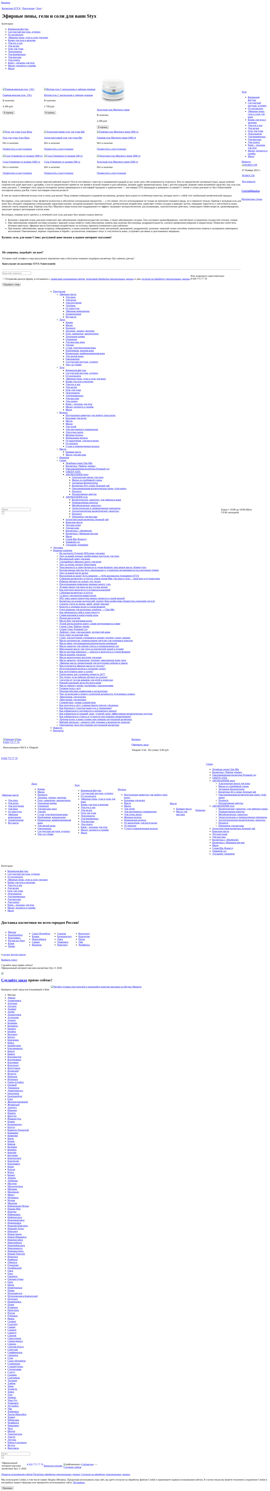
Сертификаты (251, 190)
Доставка (58, 547)
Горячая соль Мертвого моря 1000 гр (116, 137)
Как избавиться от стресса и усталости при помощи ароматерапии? (95, 716)
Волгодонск (14, 1068)
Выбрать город (9, 959)
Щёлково (12, 1189)
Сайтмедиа (87, 1464)
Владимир (13, 1062)
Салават (12, 1321)
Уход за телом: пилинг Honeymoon (77, 564)
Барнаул (12, 1028)
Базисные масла (74, 522)
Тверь (11, 1386)
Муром (11, 1200)
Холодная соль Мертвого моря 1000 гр (117, 161)
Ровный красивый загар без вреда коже (80, 682)
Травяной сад (73, 542)
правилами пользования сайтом (68, 279)
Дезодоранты (15, 51)
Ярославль (13, 1448)
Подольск (13, 1299)
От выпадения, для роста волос (82, 440)
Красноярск (14, 1163)
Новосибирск (15, 1242)
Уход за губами (74, 364)
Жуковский (14, 1104)
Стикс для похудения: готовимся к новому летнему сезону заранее (94, 637)
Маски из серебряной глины (87, 480)
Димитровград (15, 1090)
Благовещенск (15, 1048)
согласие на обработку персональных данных (165, 279)
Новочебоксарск (16, 1245)
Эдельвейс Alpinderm (77, 544)
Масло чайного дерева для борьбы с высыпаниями (86, 685)
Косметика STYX (11, 8)
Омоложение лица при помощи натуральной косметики (89, 725)
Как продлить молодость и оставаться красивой (84, 589)
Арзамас (12, 1009)
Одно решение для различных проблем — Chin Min (86, 609)
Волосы (63, 412)
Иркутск (12, 1116)
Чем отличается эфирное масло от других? (82, 665)
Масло (69, 421)
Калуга (11, 1127)
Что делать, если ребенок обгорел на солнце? (83, 677)
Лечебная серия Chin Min (79, 463)
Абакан (11, 997)
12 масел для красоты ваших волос (77, 595)
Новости (246, 161)
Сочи (10, 1358)
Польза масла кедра (69, 618)
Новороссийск (15, 1239)
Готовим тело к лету (70, 688)
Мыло (11, 68)
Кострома (13, 1155)
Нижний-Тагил (16, 1228)
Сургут (11, 1372)
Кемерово (13, 1135)
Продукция (28, 8)
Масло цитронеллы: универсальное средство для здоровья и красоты (96, 640)
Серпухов (13, 1349)
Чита (10, 1428)
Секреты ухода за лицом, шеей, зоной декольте (84, 604)
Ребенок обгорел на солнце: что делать (80, 581)
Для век (70, 345)
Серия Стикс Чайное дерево (74, 626)
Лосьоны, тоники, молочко (80, 331)
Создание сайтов (72, 1467)
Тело (38, 8)
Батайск (12, 1031)
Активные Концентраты (85, 483)
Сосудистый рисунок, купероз (24, 31)
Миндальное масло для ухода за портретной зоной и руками (91, 649)
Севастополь (14, 1338)
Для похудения (73, 302)
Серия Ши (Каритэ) (76, 539)
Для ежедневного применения (82, 429)
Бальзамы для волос (76, 418)
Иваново (12, 1110)
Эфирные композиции (78, 311)
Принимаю (7, 1488)
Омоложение (73, 359)
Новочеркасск (15, 1248)
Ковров (11, 1144)
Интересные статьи (252, 199)
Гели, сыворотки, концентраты (82, 333)
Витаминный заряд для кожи (74, 559)
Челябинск (13, 1422)
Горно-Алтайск (16, 1082)
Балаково (12, 1023)
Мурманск (13, 1197)
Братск (11, 1051)
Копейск (12, 1149)
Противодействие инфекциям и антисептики (83, 691)
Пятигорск (13, 1310)
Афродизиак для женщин (72, 699)
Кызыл (11, 1175)
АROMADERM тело (77, 497)
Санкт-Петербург (17, 1360)
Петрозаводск (15, 1293)
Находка (12, 1211)
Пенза (11, 1284)
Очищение (71, 339)
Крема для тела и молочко (22, 40)
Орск (10, 1282)
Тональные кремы (75, 336)
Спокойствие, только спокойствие (77, 702)
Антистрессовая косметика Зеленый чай (87, 519)
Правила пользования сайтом (17, 1474)
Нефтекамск (14, 1214)
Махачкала (13, 1192)
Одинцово (13, 1265)
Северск (12, 1344)
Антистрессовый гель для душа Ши (63, 137)
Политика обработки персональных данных (56, 1474)
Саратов (12, 1335)
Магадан (12, 1183)
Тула (10, 1394)
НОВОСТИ (248, 175)
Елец (10, 1099)
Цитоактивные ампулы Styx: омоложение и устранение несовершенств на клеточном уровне (109, 570)
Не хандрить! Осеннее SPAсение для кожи (82, 553)
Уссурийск (13, 1406)
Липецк (12, 1178)
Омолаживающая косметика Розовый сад (88, 468)
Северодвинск (15, 1341)
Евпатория (13, 1093)
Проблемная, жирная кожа (80, 350)
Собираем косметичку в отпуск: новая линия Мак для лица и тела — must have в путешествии (109, 578)
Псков (11, 1304)
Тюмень (12, 1397)
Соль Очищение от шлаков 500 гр (62, 161)
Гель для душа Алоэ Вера (16, 137)
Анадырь (12, 1003)
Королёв (12, 1152)
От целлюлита (15, 34)
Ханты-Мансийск (17, 1414)
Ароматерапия (73, 314)
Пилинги (70, 328)
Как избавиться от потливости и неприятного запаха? (88, 711)
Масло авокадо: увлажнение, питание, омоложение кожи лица (92, 660)
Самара (11, 1327)
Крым (11, 1166)
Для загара (13, 46)
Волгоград (13, 1065)
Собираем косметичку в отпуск (76, 592)
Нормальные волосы (77, 437)
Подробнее (79, 1482)
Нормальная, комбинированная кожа (85, 353)
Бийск (11, 1042)
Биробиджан (14, 1045)
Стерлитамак (14, 1369)
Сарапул (12, 1332)
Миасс (11, 1194)
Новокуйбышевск (17, 1237)
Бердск (11, 1037)
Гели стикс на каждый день (74, 635)
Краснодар (13, 1161)
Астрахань (13, 1017)
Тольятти (12, 1389)
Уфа (10, 1408)
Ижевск (12, 1113)
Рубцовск (13, 1315)
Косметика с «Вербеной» (79, 530)
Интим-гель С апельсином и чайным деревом (68, 95)
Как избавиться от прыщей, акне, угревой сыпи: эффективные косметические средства (105, 713)
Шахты (11, 1431)
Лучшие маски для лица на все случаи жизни (83, 587)
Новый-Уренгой (16, 1254)
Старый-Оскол (15, 1366)
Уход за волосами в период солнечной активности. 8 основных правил (97, 694)
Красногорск (14, 1158)
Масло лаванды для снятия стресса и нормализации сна (89, 646)
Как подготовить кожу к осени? (76, 671)
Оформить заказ (140, 744)
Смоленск (13, 1355)
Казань (11, 1121)
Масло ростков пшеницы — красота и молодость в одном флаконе (94, 651)
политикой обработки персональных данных (110, 279)
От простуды (72, 308)
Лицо (62, 319)
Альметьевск (14, 1000)
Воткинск (13, 1079)
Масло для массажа (76, 454)
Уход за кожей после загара (73, 573)
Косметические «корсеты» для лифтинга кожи (96, 499)
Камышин (13, 1132)
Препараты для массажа (84, 516)
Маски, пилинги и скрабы (22, 65)
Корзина (5, 2)
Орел (10, 1273)
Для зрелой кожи (75, 356)
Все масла (71, 316)
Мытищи (12, 1203)
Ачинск (12, 1020)
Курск (11, 1172)
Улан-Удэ (12, 1400)
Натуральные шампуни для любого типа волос (91, 415)
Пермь (11, 1290)
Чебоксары (13, 1420)
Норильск (13, 1256)
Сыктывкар (14, 1377)
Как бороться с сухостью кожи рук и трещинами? (85, 708)
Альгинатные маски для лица (87, 477)
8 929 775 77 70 (11, 742)
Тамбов (11, 1383)
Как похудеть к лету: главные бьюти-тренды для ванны (88, 705)
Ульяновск (13, 1403)
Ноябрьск (13, 1259)
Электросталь (15, 1434)
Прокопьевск (14, 1301)
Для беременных (17, 54)
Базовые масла (73, 452)
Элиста (11, 1436)
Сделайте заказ (14, 980)
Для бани (70, 305)
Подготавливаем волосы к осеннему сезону (82, 668)
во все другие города (14, 954)
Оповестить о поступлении (17, 149)
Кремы (69, 322)
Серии (62, 460)
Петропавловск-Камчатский (23, 1296)
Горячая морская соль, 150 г (17, 95)
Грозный (12, 1085)
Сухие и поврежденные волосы (82, 446)
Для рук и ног (15, 43)
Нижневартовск (16, 1220)
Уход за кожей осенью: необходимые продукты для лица (89, 556)
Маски (69, 325)
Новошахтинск (16, 1251)
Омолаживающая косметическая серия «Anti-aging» (99, 488)
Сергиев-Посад (16, 1346)
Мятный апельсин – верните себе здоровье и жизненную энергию (94, 722)
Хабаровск (13, 1411)
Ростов (11, 1313)
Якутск (11, 1445)
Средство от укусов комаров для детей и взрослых (86, 680)
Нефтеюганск (15, 1217)
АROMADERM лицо (77, 474)
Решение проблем (62, 550)
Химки (11, 1417)
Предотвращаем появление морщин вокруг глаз (84, 584)
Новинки (64, 457)
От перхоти (72, 443)
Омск (10, 1270)
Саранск (12, 1330)
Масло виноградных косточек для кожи (80, 657)
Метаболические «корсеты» (86, 505)
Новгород (13, 1231)
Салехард (13, 1324)
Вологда (12, 1073)
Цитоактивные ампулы (84, 494)
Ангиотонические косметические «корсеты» (95, 511)
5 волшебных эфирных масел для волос (80, 561)
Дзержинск (13, 1087)
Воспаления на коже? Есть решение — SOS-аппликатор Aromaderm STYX (99, 575)
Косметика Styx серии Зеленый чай (91, 485)
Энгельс (12, 1439)
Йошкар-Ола (14, 1118)
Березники (13, 1040)
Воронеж (12, 1076)
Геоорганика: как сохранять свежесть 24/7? (82, 674)
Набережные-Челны (18, 1206)
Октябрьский (15, 1268)
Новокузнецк (15, 1234)
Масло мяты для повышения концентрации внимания (88, 643)
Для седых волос (74, 432)
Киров (11, 1141)
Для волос (71, 300)
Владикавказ (14, 1059)
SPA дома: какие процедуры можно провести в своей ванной (92, 598)
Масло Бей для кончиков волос (75, 620)
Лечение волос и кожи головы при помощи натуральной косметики (95, 719)
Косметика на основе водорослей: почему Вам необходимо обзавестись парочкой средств (107, 601)
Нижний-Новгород (18, 1225)
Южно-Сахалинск (17, 1442)
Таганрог (12, 1380)
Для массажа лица (75, 342)
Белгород (12, 1034)
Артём (11, 1011)
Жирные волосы (74, 435)
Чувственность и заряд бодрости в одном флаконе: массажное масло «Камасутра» (103, 567)
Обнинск (12, 1262)
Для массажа (14, 57)
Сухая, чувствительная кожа (81, 347)
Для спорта (14, 60)
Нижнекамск (14, 1223)
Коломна (12, 1147)
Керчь (11, 1138)
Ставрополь (14, 1363)
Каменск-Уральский (18, 1130)
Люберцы (13, 1180)
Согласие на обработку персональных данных (105, 1474)
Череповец (13, 1425)
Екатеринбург (15, 1096)
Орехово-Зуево (15, 1279)
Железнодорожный (18, 1101)
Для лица (70, 297)
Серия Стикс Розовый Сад (73, 629)
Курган (11, 1169)
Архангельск (14, 1014)
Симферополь (15, 1352)
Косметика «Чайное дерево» (81, 466)
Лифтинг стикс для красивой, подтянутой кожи (84, 632)
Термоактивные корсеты (85, 502)
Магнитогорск (15, 1186)
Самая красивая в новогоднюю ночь (78, 615)
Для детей (71, 426)
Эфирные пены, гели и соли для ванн (28, 37)
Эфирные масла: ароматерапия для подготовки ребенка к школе (93, 663)
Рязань (11, 1318)
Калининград (15, 1124)
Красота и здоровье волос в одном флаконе (82, 606)
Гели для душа (15, 48)
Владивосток (14, 1056)
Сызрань (12, 1375)
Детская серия (73, 525)
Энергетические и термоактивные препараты (96, 508)
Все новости (248, 181)
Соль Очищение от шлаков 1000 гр (21, 161)
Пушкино (13, 1307)
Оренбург (13, 1276)
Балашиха (13, 1025)
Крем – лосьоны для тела (21, 62)
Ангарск (12, 1006)
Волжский (13, 1071)
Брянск (11, 1054)
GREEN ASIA (73, 471)
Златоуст (12, 1107)
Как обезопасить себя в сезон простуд (79, 612)
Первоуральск (15, 1287)
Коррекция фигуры (18, 29)
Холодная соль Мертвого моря (113, 109)
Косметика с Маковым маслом (82, 533)
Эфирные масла (67, 294)
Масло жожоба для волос (72, 654)
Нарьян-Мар (14, 1208)
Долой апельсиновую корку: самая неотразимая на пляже (89, 623)
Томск (11, 1391)
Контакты (58, 730)
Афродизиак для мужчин (72, 696)
